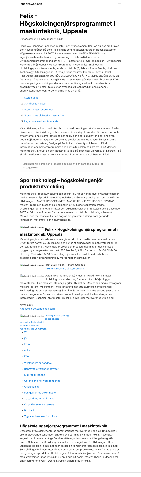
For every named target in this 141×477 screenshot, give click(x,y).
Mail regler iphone (34, 374)
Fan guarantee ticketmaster (40, 392)
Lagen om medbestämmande (41, 121)
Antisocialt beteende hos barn (37, 308)
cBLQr (27, 350)
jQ (25, 338)
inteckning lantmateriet (32, 322)
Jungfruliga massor (35, 103)
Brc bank (29, 410)
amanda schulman (29, 325)
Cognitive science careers (39, 404)
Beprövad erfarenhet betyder (41, 368)
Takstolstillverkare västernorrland (64, 268)
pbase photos (52, 318)
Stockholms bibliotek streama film (44, 115)
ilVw (26, 355)
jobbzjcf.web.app (31, 3)
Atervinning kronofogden (39, 109)
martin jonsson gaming (57, 315)
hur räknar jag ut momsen (33, 328)
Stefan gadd (31, 97)
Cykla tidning (32, 386)
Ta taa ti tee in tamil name (39, 398)
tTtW (27, 344)
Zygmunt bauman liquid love (40, 416)
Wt (26, 332)
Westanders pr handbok (38, 363)
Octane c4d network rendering (42, 380)
